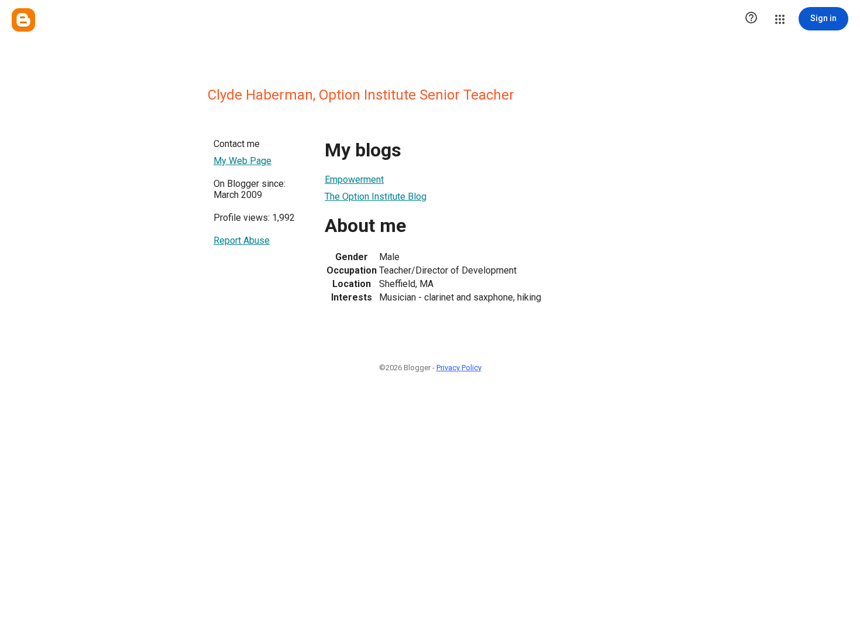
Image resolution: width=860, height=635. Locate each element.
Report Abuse (242, 240)
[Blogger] (23, 20)
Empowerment (354, 179)
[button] (751, 19)
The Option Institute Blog (375, 196)
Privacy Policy (458, 367)
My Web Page (242, 160)
